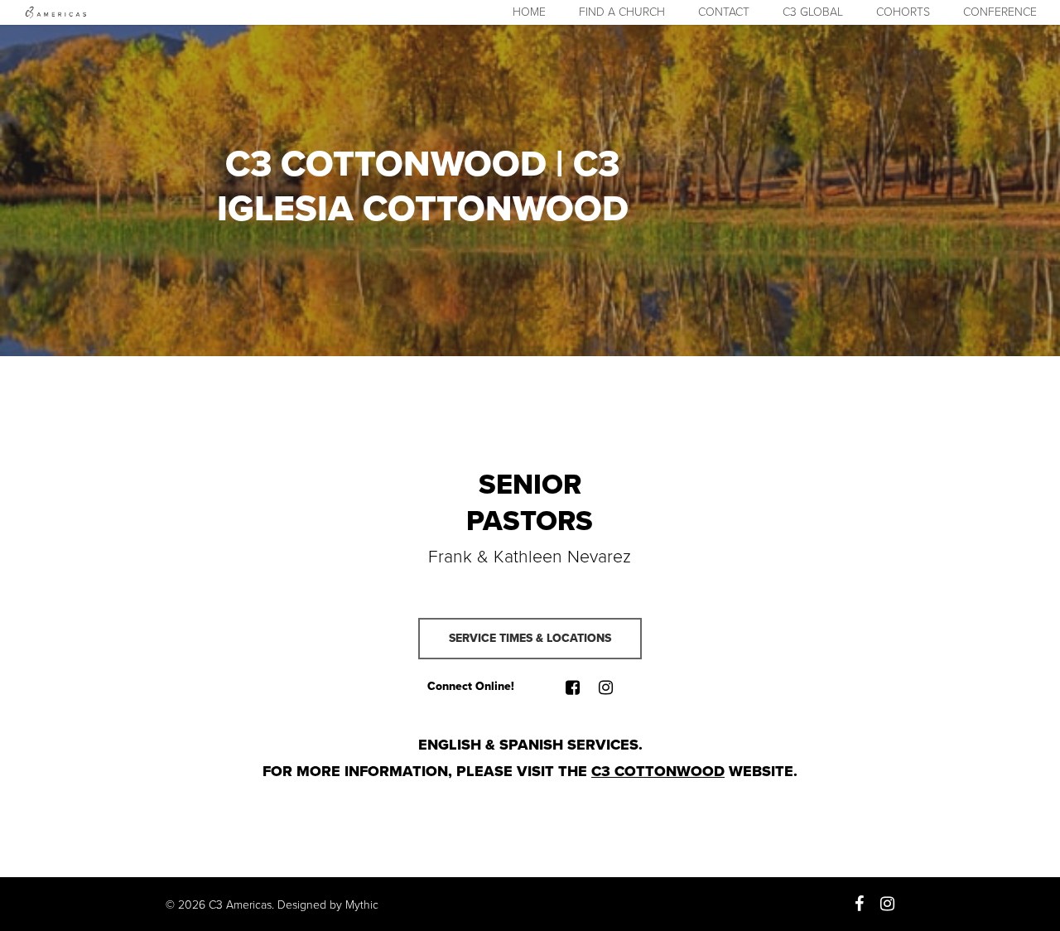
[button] (530, 638)
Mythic (361, 905)
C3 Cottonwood (658, 771)
